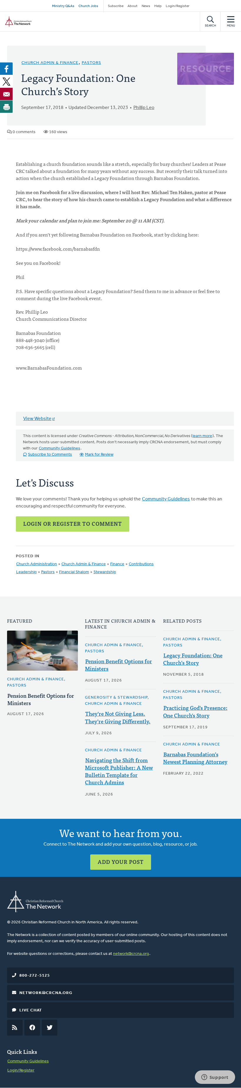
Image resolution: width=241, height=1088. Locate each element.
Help (158, 6)
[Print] (6, 106)
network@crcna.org (131, 954)
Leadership (26, 572)
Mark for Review (99, 454)
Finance (117, 564)
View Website (37, 418)
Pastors (91, 63)
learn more (202, 436)
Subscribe (115, 6)
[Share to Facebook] (6, 68)
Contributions (141, 564)
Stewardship (104, 572)
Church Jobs (88, 6)
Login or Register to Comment (72, 523)
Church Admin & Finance (49, 63)
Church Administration (36, 564)
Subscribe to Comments (50, 454)
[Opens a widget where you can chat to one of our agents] (215, 1077)
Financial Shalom (74, 572)
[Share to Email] (6, 93)
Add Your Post (121, 861)
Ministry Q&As (63, 6)
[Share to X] (6, 81)
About (133, 6)
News (146, 6)
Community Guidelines (59, 448)
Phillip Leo (143, 107)
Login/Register (177, 6)
